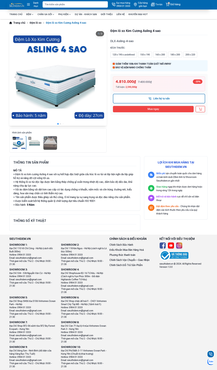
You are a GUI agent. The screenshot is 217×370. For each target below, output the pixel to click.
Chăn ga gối (44, 14)
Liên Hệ (120, 14)
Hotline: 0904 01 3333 (20, 254)
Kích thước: (117, 48)
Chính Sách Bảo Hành (121, 244)
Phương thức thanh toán (122, 254)
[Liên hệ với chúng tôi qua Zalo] (210, 362)
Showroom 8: (70, 322)
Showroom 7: (18, 322)
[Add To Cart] (200, 109)
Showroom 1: (18, 244)
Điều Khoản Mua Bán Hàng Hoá (126, 249)
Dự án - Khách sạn (86, 14)
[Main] (16, 4)
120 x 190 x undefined (123, 54)
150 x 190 (145, 54)
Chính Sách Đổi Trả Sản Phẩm (126, 265)
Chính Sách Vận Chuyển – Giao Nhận (129, 260)
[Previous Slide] (15, 77)
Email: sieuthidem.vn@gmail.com (25, 258)
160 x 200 (160, 54)
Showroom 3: (18, 269)
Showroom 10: (71, 347)
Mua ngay (153, 109)
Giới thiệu (107, 14)
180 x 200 (175, 54)
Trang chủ (15, 14)
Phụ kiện (63, 14)
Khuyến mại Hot (138, 14)
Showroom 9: (18, 347)
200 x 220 (190, 54)
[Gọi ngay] (210, 354)
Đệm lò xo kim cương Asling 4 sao (34, 174)
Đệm (28, 14)
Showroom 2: (70, 244)
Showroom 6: (70, 297)
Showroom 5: (18, 297)
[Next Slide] (101, 77)
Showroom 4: (70, 269)
